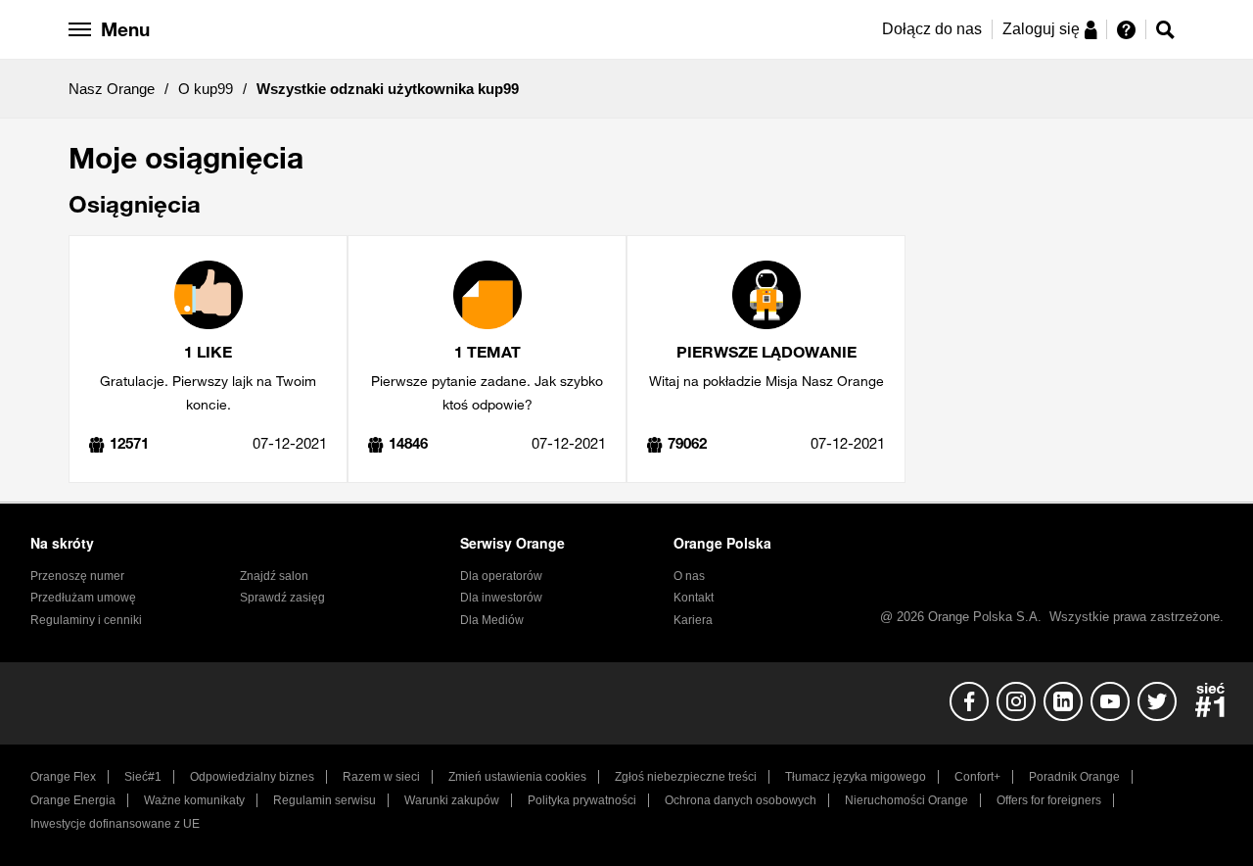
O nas (689, 576)
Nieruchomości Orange (906, 800)
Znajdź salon (274, 576)
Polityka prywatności (582, 800)
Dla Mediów (492, 620)
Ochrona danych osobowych (740, 800)
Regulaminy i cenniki (86, 620)
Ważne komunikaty (194, 800)
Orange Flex (63, 777)
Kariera (693, 620)
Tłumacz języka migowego (855, 777)
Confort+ (977, 777)
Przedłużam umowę (83, 597)
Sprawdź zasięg (282, 597)
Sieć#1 (143, 777)
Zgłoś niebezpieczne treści (686, 777)
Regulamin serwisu (324, 800)
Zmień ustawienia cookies (517, 777)
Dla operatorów (501, 576)
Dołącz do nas (932, 29)
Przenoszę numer (77, 576)
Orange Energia (73, 800)
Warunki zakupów (451, 800)
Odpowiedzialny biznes (252, 777)
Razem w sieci (381, 777)
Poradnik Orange (1074, 777)
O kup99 (205, 88)
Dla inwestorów (501, 597)
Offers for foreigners (1049, 800)
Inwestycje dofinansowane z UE (115, 824)
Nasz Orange (112, 88)
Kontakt (693, 597)
